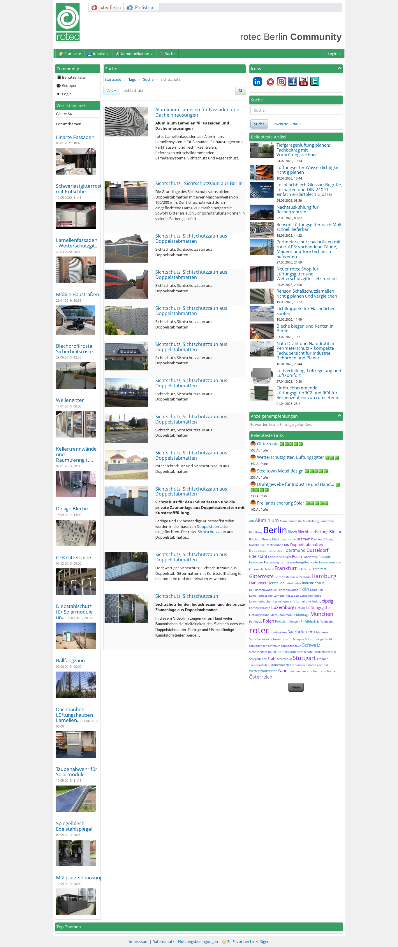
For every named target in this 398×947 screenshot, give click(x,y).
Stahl (271, 658)
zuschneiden (297, 671)
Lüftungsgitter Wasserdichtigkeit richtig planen (309, 169)
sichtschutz (305, 652)
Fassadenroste (330, 562)
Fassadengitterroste (302, 562)
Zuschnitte (328, 671)
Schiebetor (320, 632)
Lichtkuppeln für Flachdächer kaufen (306, 310)
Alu (251, 521)
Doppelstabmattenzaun (267, 550)
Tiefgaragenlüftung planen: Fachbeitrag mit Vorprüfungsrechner (303, 149)
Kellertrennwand (260, 590)
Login (333, 53)
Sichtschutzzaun (212, 531)
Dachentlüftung (321, 539)
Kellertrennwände (285, 590)
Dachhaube (257, 545)
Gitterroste (261, 576)
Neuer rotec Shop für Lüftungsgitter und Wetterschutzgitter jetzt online (307, 273)
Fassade (325, 556)
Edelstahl (258, 556)
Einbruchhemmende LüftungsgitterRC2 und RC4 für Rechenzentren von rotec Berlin (308, 392)
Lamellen (316, 590)
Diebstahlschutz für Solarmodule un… (74, 611)
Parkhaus (255, 621)
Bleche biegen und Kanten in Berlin (305, 328)
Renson (294, 621)
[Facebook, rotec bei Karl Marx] (292, 81)
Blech (292, 531)
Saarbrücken (300, 632)
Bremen (303, 539)
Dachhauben (274, 545)
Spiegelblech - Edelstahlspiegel (74, 826)
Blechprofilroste (260, 539)
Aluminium (267, 520)
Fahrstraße (310, 557)
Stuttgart (304, 658)
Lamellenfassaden (286, 595)
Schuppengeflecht (318, 639)
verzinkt (322, 665)
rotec (259, 630)
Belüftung (255, 532)
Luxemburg (282, 607)
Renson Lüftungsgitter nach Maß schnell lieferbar (309, 227)
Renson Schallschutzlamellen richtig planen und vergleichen (307, 293)
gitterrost (319, 569)
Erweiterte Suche (286, 124)
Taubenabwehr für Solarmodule (76, 772)
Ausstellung (311, 521)
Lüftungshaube (259, 615)
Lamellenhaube (310, 595)
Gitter (308, 569)
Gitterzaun (303, 577)
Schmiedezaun (281, 639)
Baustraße (327, 521)
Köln (304, 589)
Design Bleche (72, 508)
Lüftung (300, 608)
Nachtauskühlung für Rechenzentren (297, 209)
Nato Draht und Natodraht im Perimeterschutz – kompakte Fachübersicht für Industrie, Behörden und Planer (306, 350)
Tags (132, 79)
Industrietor (293, 583)
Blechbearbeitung (313, 531)
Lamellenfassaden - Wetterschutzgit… (77, 243)
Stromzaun (284, 659)
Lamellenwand (284, 601)
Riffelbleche (325, 621)
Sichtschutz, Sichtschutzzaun (186, 596)
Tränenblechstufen (303, 665)
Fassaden (256, 562)
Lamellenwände (307, 601)
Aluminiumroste (291, 521)
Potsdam (281, 621)
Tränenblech (279, 665)
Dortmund (296, 550)
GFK (300, 569)
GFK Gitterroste (73, 557)
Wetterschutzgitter (263, 671)
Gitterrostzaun (284, 577)
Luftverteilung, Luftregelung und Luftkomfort (309, 373)
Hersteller (275, 582)
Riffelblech (308, 621)
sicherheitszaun (284, 651)
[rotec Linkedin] (257, 81)
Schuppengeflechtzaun (264, 646)
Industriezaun (313, 582)
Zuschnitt (313, 671)
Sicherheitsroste (260, 652)
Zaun (282, 670)
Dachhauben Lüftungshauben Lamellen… (74, 714)
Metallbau (277, 615)
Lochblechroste (259, 608)
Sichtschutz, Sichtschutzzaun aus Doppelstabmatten (191, 238)
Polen (268, 621)
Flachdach (267, 569)
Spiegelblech (258, 659)
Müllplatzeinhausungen (82, 877)
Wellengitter (70, 400)
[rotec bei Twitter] (314, 81)
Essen (297, 556)
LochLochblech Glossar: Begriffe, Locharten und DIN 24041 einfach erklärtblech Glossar (309, 189)
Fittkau (254, 569)
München (321, 613)
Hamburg (323, 576)
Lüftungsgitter (318, 607)
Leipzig (326, 601)
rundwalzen (278, 632)
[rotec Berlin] (270, 81)
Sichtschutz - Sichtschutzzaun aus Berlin (199, 183)
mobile (290, 615)
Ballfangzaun (70, 660)
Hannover (258, 582)
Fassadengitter (274, 562)
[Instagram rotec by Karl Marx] (281, 81)
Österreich (260, 677)
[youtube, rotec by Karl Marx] (303, 81)
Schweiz (311, 645)
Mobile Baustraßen (77, 294)
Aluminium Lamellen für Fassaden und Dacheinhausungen (197, 112)
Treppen (322, 659)
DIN (286, 545)
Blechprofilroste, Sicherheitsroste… (76, 348)
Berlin (275, 530)
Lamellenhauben (260, 601)
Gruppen (69, 85)
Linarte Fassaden (75, 137)
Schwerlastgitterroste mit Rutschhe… (80, 188)
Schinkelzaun (259, 639)
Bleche (335, 531)
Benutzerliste (73, 77)
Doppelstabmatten (213, 526)
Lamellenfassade (261, 595)
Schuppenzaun (291, 646)
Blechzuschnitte (284, 539)
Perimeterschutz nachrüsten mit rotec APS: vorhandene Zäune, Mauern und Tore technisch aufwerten (309, 249)
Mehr (296, 687)
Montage (302, 614)
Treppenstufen (259, 665)
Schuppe (298, 639)
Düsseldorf (317, 550)
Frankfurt (285, 568)
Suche (148, 79)
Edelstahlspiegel (279, 557)
